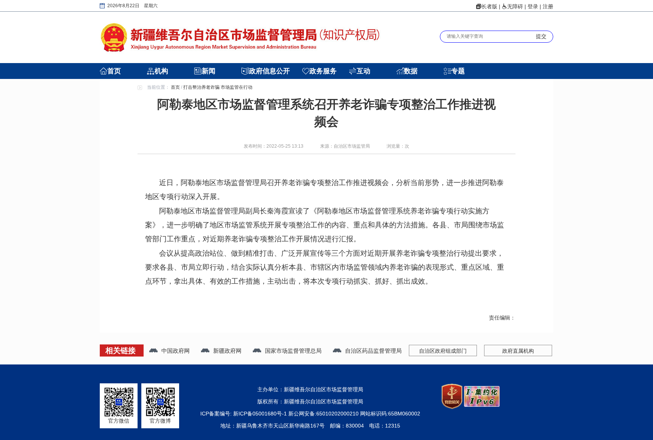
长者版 (489, 6)
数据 (411, 71)
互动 (363, 71)
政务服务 (323, 71)
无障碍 (515, 6)
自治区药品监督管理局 (373, 350)
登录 (533, 6)
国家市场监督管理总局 (293, 350)
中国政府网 (175, 350)
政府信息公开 (269, 71)
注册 (548, 6)
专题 (458, 71)
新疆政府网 (227, 350)
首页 (114, 71)
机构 (161, 71)
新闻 (208, 71)
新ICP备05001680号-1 (260, 414)
